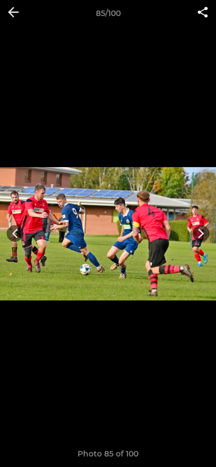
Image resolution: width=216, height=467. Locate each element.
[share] (202, 13)
